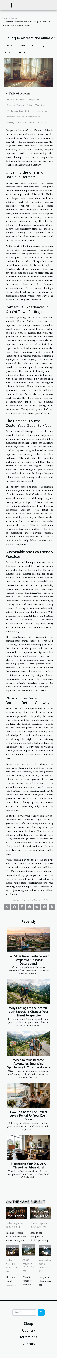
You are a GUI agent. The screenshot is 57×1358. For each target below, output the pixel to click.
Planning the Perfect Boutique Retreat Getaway (27, 122)
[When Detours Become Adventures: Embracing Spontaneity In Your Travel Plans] (28, 1043)
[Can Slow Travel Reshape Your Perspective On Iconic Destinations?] (28, 939)
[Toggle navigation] (8, 5)
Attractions (29, 1336)
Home (5, 18)
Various (28, 1343)
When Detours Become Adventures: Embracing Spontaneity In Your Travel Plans (28, 1063)
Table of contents (19, 93)
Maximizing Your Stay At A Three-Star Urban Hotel (28, 1165)
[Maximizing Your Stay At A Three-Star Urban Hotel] (28, 1147)
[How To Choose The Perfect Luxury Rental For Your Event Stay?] (28, 1095)
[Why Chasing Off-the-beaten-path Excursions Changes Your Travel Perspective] (28, 991)
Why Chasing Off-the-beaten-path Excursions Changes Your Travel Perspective (28, 1011)
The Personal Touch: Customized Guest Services (27, 111)
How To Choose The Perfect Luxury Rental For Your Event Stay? (29, 1115)
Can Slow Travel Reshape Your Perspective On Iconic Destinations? (29, 959)
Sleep (14, 18)
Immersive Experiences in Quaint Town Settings (27, 105)
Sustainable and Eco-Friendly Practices (23, 117)
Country (28, 1329)
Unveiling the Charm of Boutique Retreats (24, 99)
